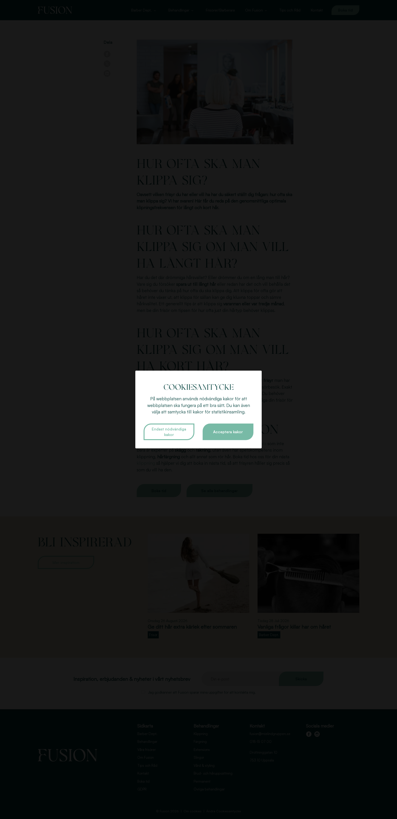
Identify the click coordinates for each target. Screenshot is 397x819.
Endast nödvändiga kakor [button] (169, 432)
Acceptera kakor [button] (228, 432)
